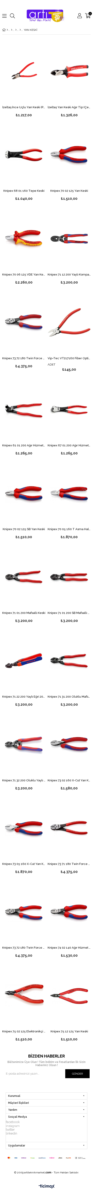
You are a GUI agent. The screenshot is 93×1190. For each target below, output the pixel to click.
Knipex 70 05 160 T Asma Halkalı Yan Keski (69, 529)
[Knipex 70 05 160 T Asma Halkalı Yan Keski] (69, 493)
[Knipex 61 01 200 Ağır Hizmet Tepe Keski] (23, 409)
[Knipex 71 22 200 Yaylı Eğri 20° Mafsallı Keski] (23, 660)
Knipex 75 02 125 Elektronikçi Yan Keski (23, 1031)
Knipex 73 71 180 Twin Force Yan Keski (69, 864)
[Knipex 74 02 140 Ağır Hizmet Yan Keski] (69, 912)
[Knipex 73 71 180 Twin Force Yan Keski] (69, 828)
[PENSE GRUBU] (20, 29)
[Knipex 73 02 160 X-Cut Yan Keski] (69, 744)
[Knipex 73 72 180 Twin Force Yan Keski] (23, 322)
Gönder (77, 1073)
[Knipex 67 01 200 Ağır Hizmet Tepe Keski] (69, 409)
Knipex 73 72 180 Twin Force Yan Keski (23, 358)
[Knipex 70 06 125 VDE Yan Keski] (23, 239)
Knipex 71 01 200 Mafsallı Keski (23, 613)
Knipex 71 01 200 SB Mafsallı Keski (69, 613)
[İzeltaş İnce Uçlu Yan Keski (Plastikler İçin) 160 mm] (23, 71)
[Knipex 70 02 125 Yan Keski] (69, 155)
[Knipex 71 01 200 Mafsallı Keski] (23, 577)
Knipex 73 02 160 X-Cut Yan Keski (69, 780)
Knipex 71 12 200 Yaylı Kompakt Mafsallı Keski (69, 274)
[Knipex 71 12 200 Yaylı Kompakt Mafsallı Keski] (69, 239)
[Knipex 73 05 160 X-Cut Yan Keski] (23, 828)
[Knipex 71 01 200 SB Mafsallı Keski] (69, 577)
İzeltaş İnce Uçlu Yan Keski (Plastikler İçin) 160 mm (23, 107)
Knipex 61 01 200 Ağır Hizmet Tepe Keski (23, 445)
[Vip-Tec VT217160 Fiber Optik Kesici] (69, 322)
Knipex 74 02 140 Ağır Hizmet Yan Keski (69, 947)
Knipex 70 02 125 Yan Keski (69, 190)
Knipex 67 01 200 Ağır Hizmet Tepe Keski (69, 445)
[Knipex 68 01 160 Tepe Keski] (23, 155)
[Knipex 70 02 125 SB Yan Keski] (23, 493)
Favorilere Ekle (24, 584)
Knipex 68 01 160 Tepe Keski (23, 190)
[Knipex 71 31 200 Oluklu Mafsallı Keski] (69, 660)
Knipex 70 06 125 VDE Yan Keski (23, 274)
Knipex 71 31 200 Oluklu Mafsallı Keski (69, 696)
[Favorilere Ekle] (24, 79)
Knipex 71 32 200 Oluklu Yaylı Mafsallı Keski (23, 780)
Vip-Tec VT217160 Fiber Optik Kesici (69, 358)
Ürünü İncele (33, 79)
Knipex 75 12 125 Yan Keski (69, 1031)
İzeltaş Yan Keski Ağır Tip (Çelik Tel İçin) (69, 107)
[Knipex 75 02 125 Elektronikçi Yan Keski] (23, 995)
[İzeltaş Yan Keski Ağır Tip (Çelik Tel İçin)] (69, 71)
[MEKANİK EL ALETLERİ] (15, 29)
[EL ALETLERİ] (11, 29)
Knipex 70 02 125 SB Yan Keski (24, 529)
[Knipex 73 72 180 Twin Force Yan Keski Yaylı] (23, 912)
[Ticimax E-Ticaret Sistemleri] (47, 1186)
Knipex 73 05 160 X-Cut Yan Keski (23, 864)
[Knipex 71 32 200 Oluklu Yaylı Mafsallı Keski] (23, 744)
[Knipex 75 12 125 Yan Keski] (69, 995)
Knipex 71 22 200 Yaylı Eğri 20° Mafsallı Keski (23, 696)
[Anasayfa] (7, 29)
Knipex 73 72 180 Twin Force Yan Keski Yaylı (23, 947)
